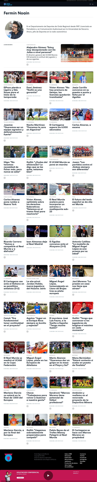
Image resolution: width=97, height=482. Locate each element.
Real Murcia (84, 0)
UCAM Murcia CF (31, 315)
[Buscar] (92, 4)
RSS (81, 463)
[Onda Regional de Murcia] (8, 4)
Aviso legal (68, 465)
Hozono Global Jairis (33, 278)
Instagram (83, 459)
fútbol (6, 239)
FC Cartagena (53, 85)
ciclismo (51, 315)
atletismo (75, 239)
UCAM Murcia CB (31, 44)
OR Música (75, 473)
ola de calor (79, 0)
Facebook (83, 457)
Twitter (82, 455)
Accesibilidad (69, 467)
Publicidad (68, 457)
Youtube (82, 461)
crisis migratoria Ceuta (71, 0)
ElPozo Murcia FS (8, 85)
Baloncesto (30, 239)
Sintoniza (68, 455)
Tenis (73, 197)
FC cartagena (90, 0)
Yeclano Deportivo (9, 122)
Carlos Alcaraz (76, 122)
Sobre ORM (68, 454)
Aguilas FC (75, 85)
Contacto (83, 454)
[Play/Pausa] (48, 475)
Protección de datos (71, 463)
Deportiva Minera (77, 390)
